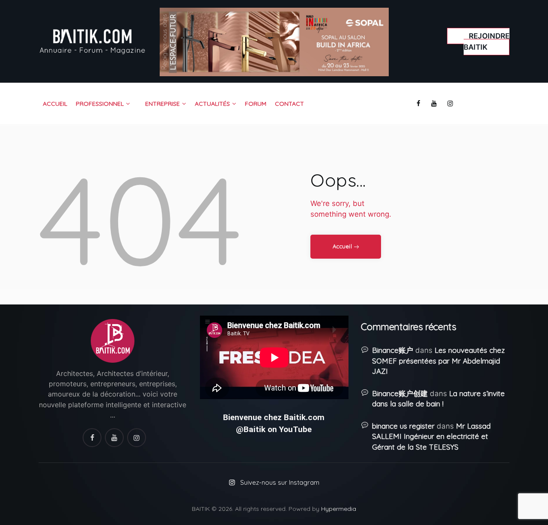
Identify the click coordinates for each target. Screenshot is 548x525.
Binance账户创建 (400, 393)
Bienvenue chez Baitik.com (274, 417)
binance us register (403, 425)
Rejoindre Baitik (486, 41)
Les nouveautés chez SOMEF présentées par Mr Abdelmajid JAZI (438, 361)
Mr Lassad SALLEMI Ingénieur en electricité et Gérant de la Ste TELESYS (431, 436)
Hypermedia (338, 509)
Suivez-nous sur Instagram (279, 482)
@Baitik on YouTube (274, 429)
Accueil (342, 246)
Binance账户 (392, 350)
